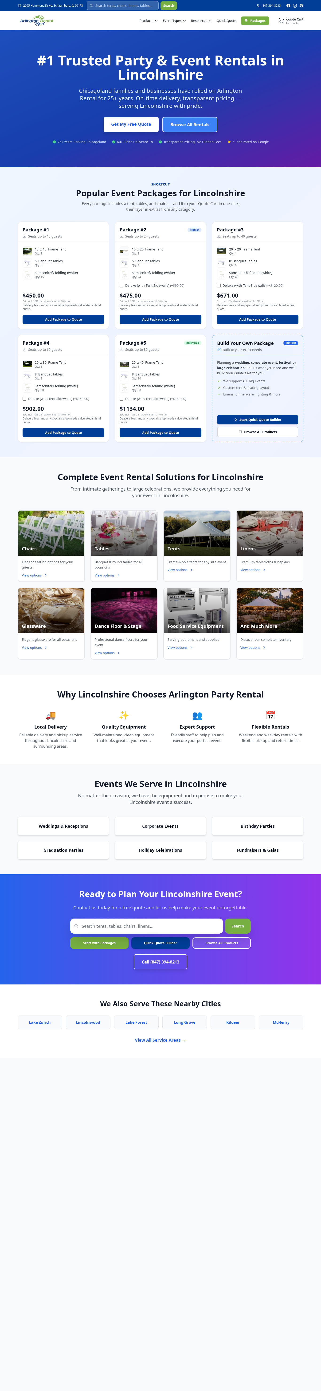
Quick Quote (226, 20)
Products (146, 20)
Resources (199, 20)
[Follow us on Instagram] (295, 6)
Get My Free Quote (131, 124)
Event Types (172, 20)
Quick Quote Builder (160, 943)
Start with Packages (99, 943)
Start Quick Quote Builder (260, 419)
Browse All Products (260, 432)
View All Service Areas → (160, 1040)
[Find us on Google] (301, 6)
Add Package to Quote (63, 319)
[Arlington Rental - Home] (36, 20)
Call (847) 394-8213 (160, 962)
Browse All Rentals (189, 124)
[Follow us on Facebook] (288, 6)
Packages (258, 20)
